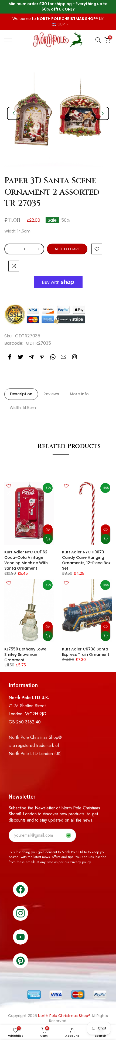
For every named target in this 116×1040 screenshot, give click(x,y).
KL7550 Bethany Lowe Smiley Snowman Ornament (25, 654)
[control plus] (39, 249)
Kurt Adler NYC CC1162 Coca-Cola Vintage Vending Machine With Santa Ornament (26, 560)
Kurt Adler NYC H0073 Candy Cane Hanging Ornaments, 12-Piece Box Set (86, 560)
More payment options (58, 295)
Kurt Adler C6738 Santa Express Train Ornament (85, 651)
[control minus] (9, 249)
